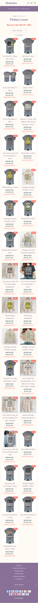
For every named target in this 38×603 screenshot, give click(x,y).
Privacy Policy (19, 579)
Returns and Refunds (19, 576)
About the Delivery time (19, 568)
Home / (15, 16)
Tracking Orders (19, 573)
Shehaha (11, 3)
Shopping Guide (19, 571)
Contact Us (19, 565)
